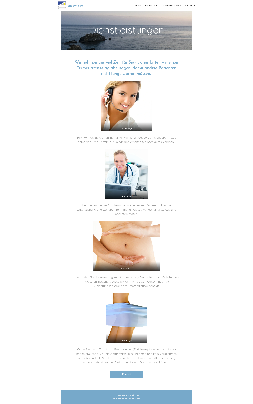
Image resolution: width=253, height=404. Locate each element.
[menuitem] (139, 5)
